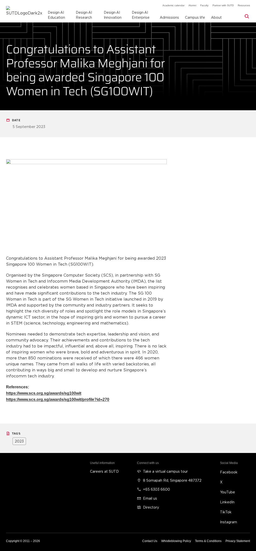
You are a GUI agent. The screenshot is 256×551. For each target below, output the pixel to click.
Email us (150, 498)
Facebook (229, 472)
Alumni (192, 5)
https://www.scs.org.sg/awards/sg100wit (43, 393)
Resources (244, 5)
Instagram (228, 522)
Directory (151, 507)
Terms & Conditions (208, 541)
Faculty (204, 5)
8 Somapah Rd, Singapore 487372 (172, 480)
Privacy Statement (238, 541)
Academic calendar (173, 5)
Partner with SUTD (223, 5)
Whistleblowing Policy (176, 541)
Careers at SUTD (104, 471)
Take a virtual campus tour (165, 471)
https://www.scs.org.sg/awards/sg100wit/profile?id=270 (57, 399)
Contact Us (149, 541)
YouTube (227, 492)
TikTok (226, 512)
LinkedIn (227, 502)
